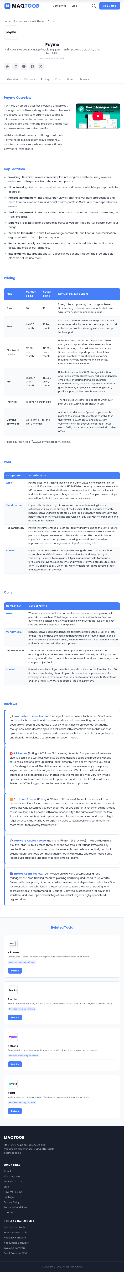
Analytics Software (15, 1237)
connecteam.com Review (31, 716)
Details (15, 970)
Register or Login (13, 1181)
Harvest (10, 550)
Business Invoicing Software (29, 21)
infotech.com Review (27, 874)
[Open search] (93, 5)
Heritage (9, 1197)
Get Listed (110, 5)
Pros (58, 79)
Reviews (84, 79)
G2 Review (20, 753)
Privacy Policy (11, 1202)
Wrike (9, 482)
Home (7, 21)
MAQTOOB (14, 1137)
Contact (9, 1212)
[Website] (7, 66)
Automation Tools (14, 1227)
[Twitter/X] (40, 66)
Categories (59, 5)
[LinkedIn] (15, 66)
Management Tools (15, 1232)
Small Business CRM (15, 1253)
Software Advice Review (30, 840)
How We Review (13, 1191)
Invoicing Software (15, 1248)
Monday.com (14, 505)
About (7, 1171)
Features (29, 79)
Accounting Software (16, 1242)
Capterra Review (24, 799)
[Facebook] (32, 66)
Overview (12, 79)
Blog (74, 5)
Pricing (45, 79)
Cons (70, 79)
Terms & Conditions (15, 1207)
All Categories (12, 1176)
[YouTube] (24, 66)
